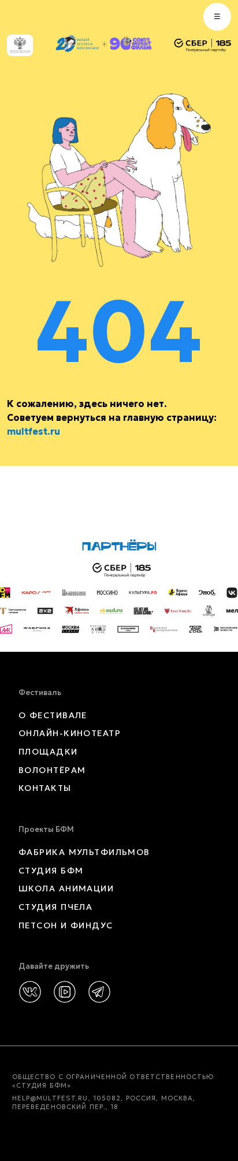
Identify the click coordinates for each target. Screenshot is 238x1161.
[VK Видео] (64, 991)
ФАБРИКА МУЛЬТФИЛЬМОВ (84, 852)
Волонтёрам (51, 770)
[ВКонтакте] (30, 991)
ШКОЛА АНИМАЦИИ (66, 888)
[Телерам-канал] (99, 991)
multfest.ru (33, 431)
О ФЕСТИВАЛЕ (52, 715)
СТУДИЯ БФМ (50, 870)
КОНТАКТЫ (45, 788)
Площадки (48, 751)
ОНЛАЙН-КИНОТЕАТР (69, 733)
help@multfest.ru (50, 1098)
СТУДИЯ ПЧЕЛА (55, 907)
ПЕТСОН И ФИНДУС (65, 925)
